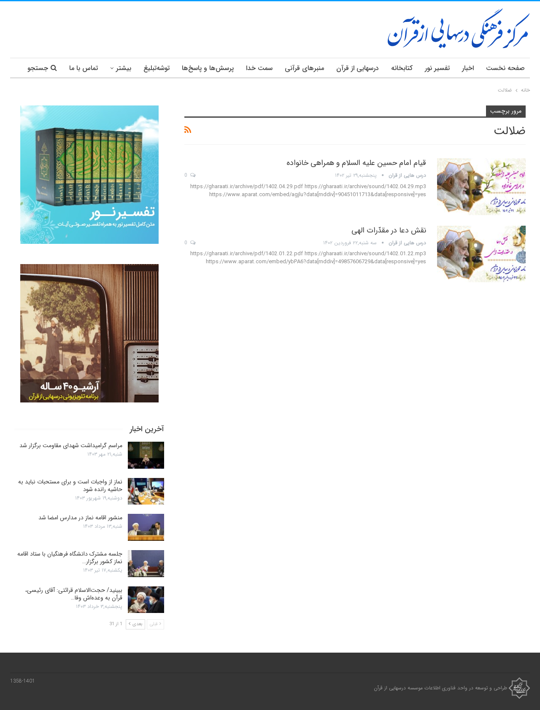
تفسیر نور (437, 68)
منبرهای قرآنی (304, 68)
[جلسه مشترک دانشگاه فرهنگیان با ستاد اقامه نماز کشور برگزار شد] (146, 563)
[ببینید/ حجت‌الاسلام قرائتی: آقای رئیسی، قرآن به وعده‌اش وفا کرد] (146, 599)
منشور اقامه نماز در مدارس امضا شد (80, 517)
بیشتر (123, 68)
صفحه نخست (505, 68)
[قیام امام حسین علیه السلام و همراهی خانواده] (481, 186)
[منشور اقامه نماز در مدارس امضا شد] (146, 527)
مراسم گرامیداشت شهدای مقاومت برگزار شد (70, 445)
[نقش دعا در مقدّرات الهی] (481, 254)
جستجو (37, 68)
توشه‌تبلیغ (156, 68)
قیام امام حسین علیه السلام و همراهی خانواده (356, 163)
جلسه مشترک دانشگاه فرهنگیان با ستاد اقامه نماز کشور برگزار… (69, 557)
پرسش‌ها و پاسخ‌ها (208, 68)
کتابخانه (402, 68)
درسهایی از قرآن (357, 68)
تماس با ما (83, 68)
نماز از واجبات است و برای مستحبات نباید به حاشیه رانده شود (70, 485)
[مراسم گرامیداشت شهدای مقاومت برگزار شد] (146, 455)
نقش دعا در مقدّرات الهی (388, 230)
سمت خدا (259, 68)
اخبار (468, 68)
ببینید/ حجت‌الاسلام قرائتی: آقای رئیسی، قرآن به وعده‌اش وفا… (73, 594)
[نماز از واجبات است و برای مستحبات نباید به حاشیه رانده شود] (146, 491)
